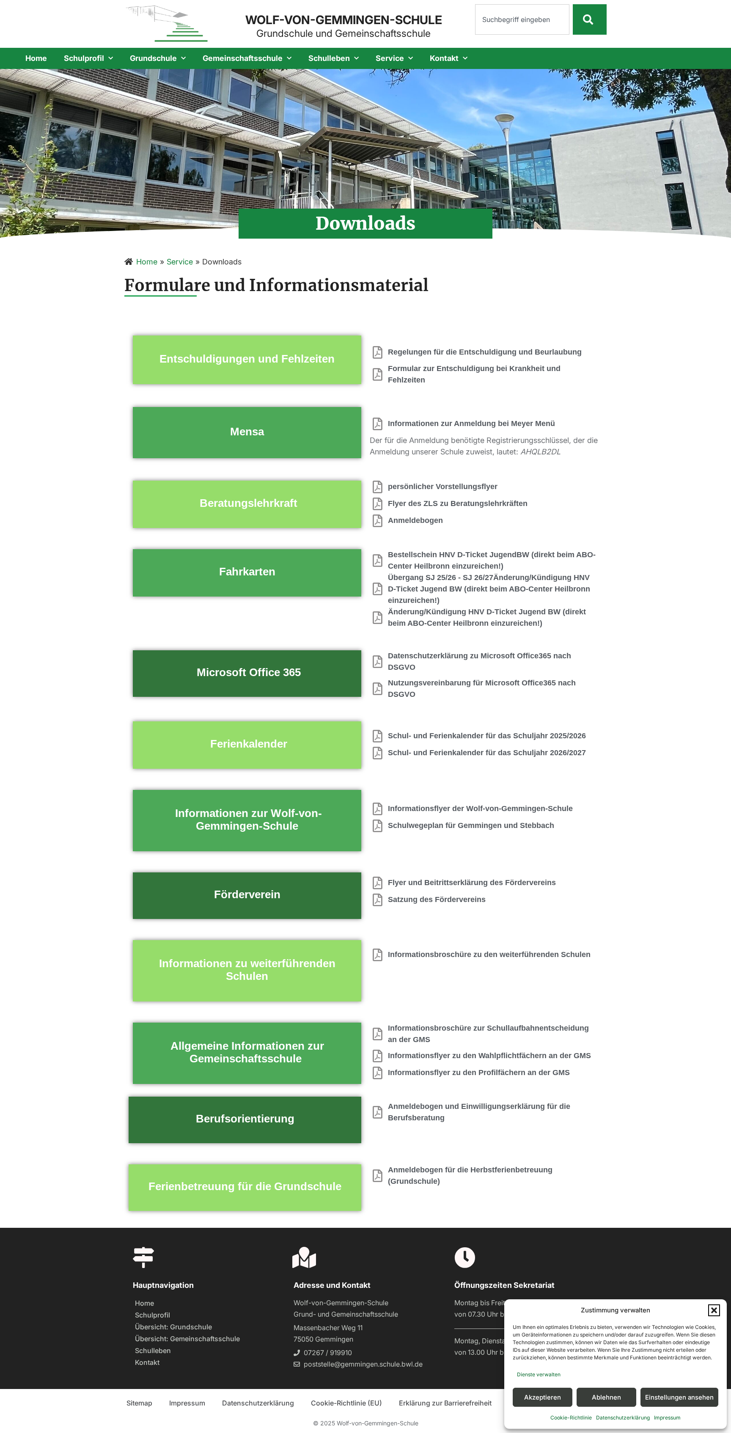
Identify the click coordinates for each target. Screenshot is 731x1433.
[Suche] (590, 19)
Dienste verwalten (539, 1374)
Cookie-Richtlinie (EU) (346, 1403)
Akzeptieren (542, 1397)
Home (36, 58)
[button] (714, 1310)
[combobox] (522, 19)
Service (390, 58)
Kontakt (444, 58)
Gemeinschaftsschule (243, 58)
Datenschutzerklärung (623, 1417)
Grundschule (153, 58)
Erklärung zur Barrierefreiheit (445, 1403)
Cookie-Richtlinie (571, 1417)
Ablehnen (606, 1397)
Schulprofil (84, 58)
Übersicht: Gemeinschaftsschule (187, 1338)
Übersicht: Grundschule (173, 1327)
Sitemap (139, 1403)
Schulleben (329, 58)
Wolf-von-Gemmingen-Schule (343, 20)
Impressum (667, 1417)
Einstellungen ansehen (679, 1397)
